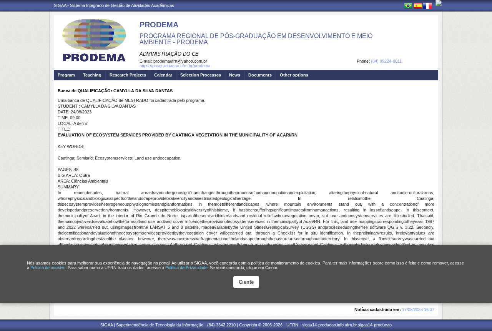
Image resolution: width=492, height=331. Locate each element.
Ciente (246, 282)
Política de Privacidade (186, 267)
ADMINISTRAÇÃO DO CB (169, 54)
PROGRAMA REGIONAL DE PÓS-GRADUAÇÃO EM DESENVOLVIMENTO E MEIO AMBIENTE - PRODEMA (256, 39)
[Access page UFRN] (438, 3)
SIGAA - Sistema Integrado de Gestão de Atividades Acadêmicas (114, 5)
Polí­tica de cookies (47, 267)
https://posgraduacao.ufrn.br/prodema (175, 65)
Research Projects (128, 75)
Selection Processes (200, 75)
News (234, 75)
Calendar (163, 75)
